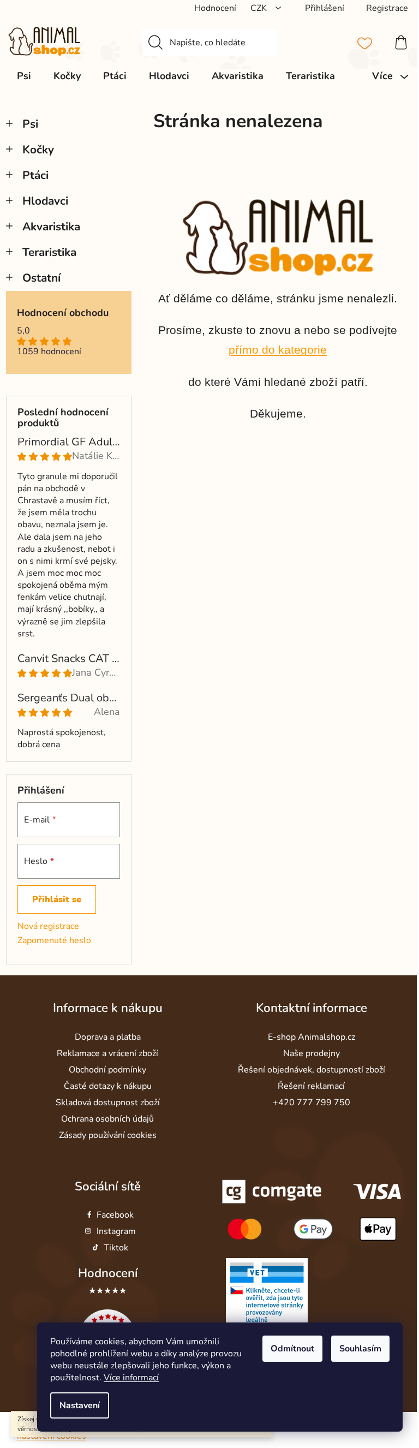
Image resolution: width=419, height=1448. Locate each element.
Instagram (116, 1231)
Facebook (115, 1215)
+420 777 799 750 (311, 1103)
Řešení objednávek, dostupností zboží (311, 1070)
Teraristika (49, 252)
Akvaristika (51, 226)
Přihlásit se (56, 899)
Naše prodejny (311, 1053)
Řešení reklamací (311, 1086)
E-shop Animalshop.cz (311, 1037)
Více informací (131, 1378)
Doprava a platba (108, 1037)
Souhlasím (360, 1349)
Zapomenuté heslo (54, 940)
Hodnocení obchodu (63, 313)
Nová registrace (48, 926)
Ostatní (41, 277)
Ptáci (35, 175)
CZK (259, 8)
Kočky (38, 149)
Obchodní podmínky (107, 1070)
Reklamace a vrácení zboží (107, 1053)
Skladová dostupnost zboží (108, 1103)
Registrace (387, 8)
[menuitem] (24, 75)
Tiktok (116, 1248)
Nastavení (79, 1405)
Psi (30, 124)
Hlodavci (45, 200)
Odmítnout (292, 1349)
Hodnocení (107, 1273)
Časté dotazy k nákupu (108, 1086)
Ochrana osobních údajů (107, 1119)
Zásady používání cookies (108, 1135)
